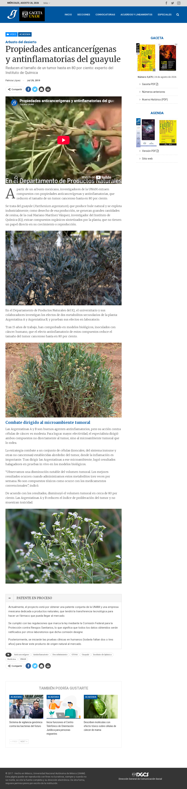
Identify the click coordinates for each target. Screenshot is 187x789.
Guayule (85, 654)
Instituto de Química (102, 654)
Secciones (83, 14)
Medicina (11, 659)
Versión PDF (148, 150)
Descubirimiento (60, 654)
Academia (24, 34)
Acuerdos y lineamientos (136, 14)
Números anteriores (152, 91)
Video (12, 34)
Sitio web (146, 158)
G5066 (75, 654)
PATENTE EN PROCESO (34, 598)
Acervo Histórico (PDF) (154, 99)
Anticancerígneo (21, 654)
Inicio (68, 14)
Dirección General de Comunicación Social (140, 779)
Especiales (164, 14)
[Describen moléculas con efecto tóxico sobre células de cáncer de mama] (101, 707)
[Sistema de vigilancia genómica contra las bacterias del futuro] (26, 707)
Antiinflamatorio (40, 654)
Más (46, 3)
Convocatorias (105, 14)
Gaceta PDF (148, 84)
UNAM (23, 659)
